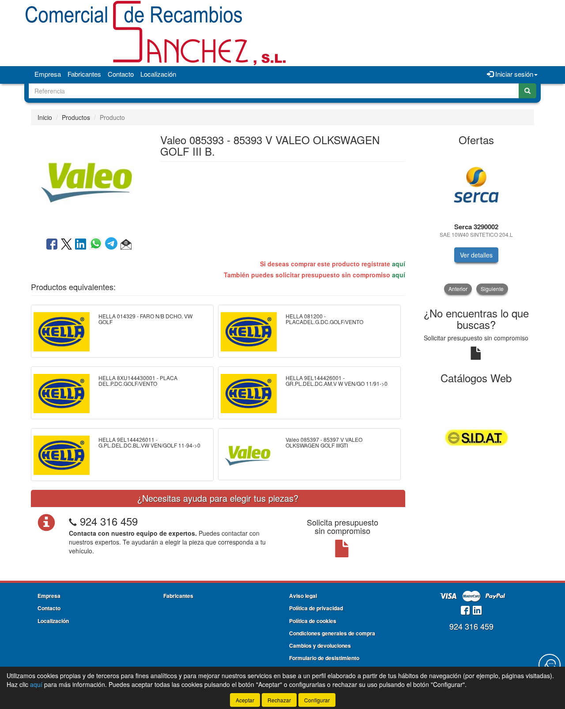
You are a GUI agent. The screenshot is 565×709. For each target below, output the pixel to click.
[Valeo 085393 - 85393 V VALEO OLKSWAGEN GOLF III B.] (89, 180)
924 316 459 (109, 521)
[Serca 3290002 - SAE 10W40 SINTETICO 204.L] (476, 185)
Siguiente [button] (492, 288)
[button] (126, 245)
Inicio (45, 117)
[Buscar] (527, 90)
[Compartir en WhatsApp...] (97, 245)
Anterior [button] (457, 288)
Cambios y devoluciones (320, 645)
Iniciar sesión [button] (513, 73)
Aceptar (245, 700)
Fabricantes (84, 73)
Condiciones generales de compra (332, 633)
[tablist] (476, 223)
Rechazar (279, 700)
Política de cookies (312, 621)
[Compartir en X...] (66, 245)
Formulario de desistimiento (324, 658)
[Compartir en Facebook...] (52, 245)
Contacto (121, 73)
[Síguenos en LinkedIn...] (477, 611)
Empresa (47, 73)
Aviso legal (303, 596)
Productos (76, 117)
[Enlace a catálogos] (476, 436)
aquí (398, 263)
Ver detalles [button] (476, 254)
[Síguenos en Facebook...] (465, 611)
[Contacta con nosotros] (550, 665)
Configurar (317, 700)
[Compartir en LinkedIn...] (81, 245)
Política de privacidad (316, 608)
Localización (158, 73)
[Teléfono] (73, 521)
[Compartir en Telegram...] (113, 245)
